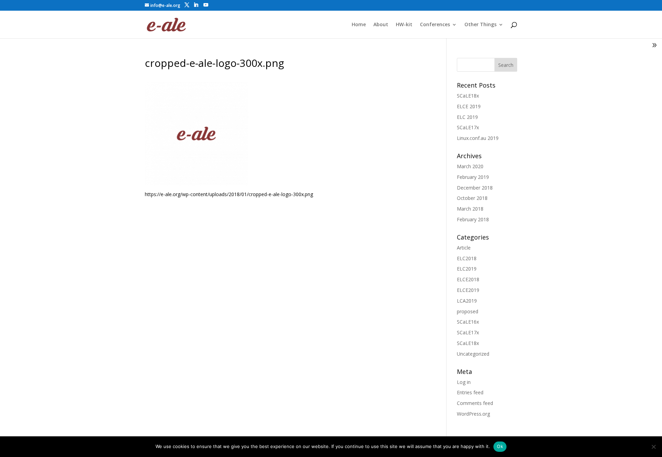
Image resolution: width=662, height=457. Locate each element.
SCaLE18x (468, 95)
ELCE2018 (468, 279)
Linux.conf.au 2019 (478, 138)
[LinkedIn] (195, 5)
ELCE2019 (468, 290)
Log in (464, 382)
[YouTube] (205, 5)
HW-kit (404, 25)
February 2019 (473, 177)
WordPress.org (473, 413)
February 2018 (473, 219)
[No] (653, 446)
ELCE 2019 (469, 106)
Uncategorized (473, 354)
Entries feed (470, 392)
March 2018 (470, 208)
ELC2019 (467, 268)
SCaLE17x (468, 127)
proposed (467, 311)
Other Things (480, 25)
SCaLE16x (468, 321)
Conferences (435, 25)
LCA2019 (467, 300)
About (380, 25)
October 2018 (472, 198)
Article (464, 247)
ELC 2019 (467, 117)
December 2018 (475, 187)
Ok (500, 446)
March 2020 (470, 166)
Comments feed (475, 403)
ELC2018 (467, 258)
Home (359, 25)
